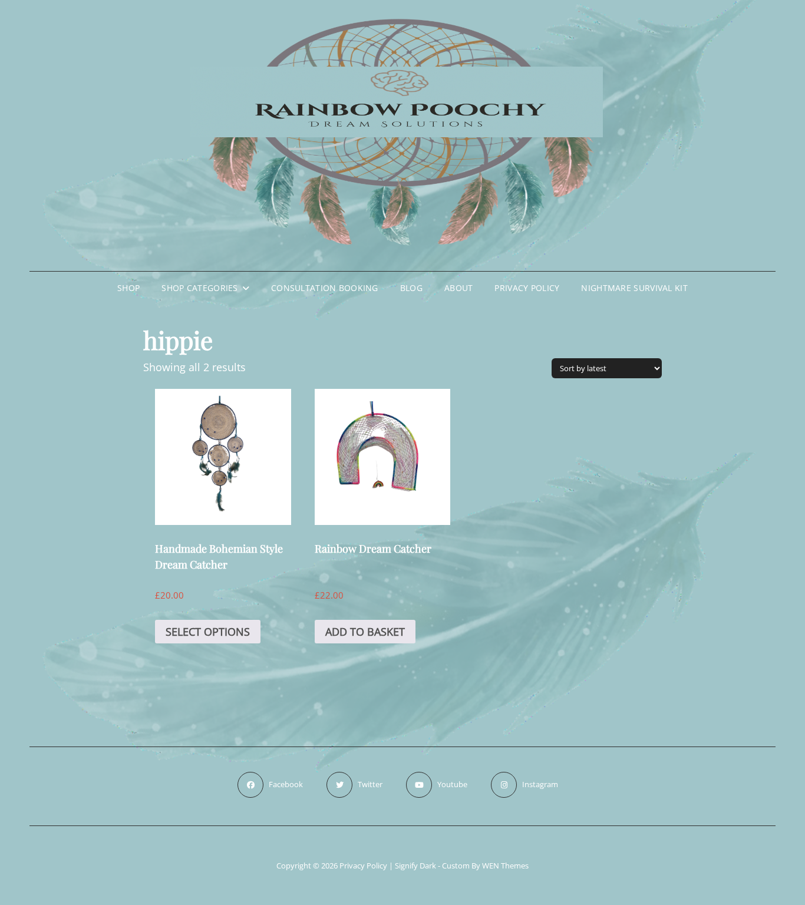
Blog (411, 287)
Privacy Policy (526, 287)
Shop (128, 287)
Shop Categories (199, 287)
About (458, 287)
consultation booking (324, 287)
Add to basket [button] (365, 632)
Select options (208, 632)
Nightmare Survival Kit (634, 287)
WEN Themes (505, 865)
